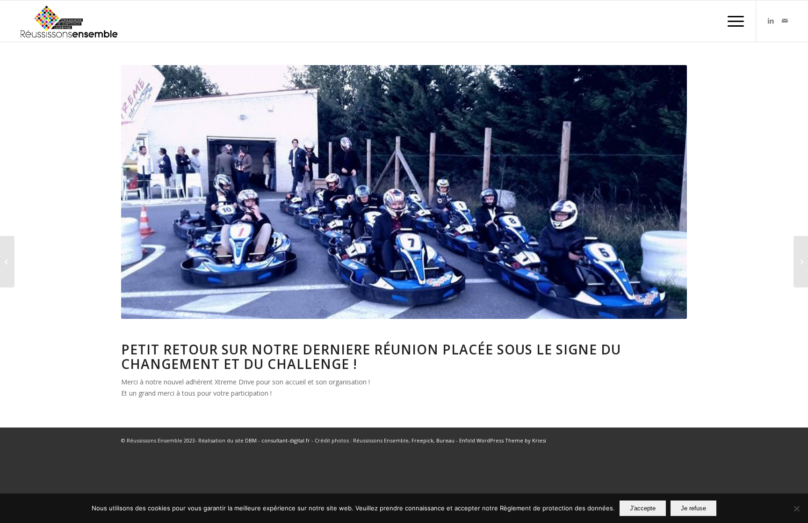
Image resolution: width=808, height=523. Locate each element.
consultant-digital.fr (285, 440)
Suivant (666, 192)
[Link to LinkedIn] (771, 21)
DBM (251, 440)
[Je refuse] (796, 508)
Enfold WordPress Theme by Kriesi (502, 440)
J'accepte (643, 508)
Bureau (445, 440)
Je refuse (693, 508)
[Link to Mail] (785, 21)
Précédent (142, 192)
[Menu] (732, 21)
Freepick (422, 440)
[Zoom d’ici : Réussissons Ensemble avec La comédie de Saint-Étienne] (801, 261)
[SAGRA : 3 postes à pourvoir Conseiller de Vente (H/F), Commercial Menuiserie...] (7, 261)
